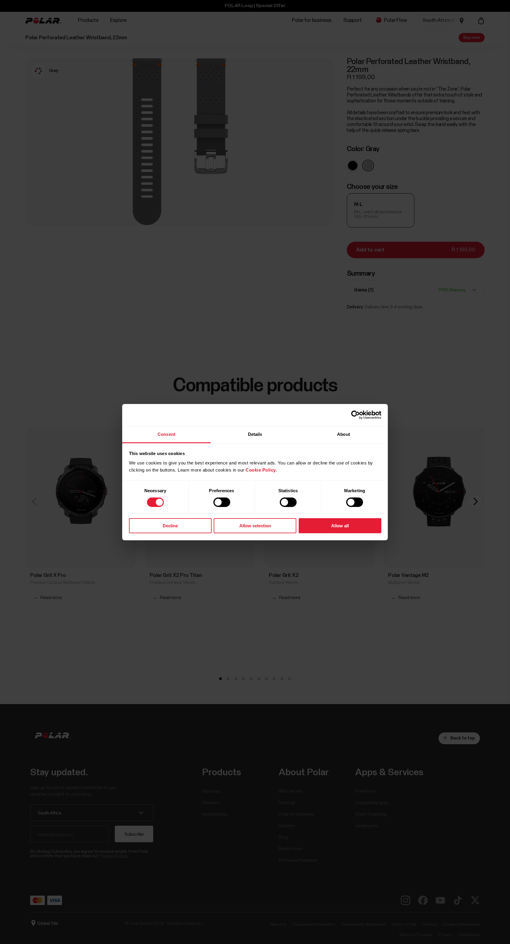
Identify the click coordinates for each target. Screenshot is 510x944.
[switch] (221, 502)
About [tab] (343, 433)
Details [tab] (255, 433)
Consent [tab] (166, 433)
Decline (170, 525)
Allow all (340, 525)
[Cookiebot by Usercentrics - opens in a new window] (355, 414)
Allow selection (255, 525)
